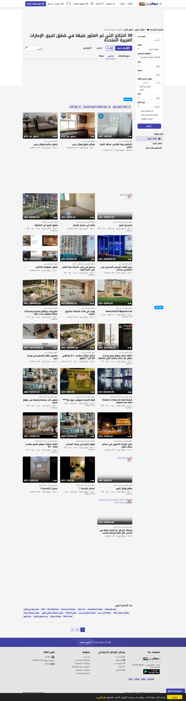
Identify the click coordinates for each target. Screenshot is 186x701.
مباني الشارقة (71, 612)
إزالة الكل (73, 107)
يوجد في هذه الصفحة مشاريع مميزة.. (80, 312)
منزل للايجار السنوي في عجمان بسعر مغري (117, 445)
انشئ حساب (85, 642)
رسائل (98, 3)
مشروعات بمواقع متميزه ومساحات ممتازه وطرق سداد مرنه (41, 312)
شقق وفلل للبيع (124, 488)
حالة (139, 62)
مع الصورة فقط (147, 111)
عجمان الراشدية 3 (49, 488)
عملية (140, 70)
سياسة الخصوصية (82, 663)
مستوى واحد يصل (153, 148)
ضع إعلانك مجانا (34, 4)
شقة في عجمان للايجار (84, 225)
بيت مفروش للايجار (41, 616)
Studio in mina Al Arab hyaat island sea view (117, 401)
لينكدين (119, 670)
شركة (101, 56)
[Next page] (72, 629)
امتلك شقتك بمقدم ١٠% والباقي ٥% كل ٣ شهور (78, 356)
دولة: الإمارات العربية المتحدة (95, 107)
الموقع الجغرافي (79, 4)
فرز (27, 47)
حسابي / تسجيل (54, 4)
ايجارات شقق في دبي (87, 612)
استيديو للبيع (125, 225)
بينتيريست (119, 663)
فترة (139, 94)
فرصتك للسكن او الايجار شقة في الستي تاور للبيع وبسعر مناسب (116, 531)
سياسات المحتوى (83, 670)
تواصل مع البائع (145, 86)
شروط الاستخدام (83, 673)
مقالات (130, 3)
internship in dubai (95, 609)
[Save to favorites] (129, 116)
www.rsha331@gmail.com (119, 311)
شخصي (111, 56)
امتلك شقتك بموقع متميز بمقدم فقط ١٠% (42, 445)
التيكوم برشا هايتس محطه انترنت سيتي (115, 145)
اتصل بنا (156, 693)
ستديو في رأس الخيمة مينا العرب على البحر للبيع (78, 268)
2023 (43, 609)
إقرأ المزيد (101, 697)
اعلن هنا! (159, 307)
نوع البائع (141, 102)
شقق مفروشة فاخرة (31, 612)
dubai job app (110, 609)
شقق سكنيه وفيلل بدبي (46, 144)
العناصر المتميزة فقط (149, 115)
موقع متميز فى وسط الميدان (80, 444)
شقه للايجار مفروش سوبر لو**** (79, 400)
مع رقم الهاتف (147, 119)
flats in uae (68, 616)
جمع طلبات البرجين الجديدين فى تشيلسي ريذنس (116, 268)
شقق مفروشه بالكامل (47, 267)
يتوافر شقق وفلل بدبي (83, 144)
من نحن (87, 657)
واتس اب (119, 657)
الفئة (140, 45)
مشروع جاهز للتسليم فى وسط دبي (42, 356)
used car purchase (68, 609)
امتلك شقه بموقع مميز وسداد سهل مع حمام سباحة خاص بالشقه (115, 356)
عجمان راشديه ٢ (87, 488)
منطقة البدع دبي (104, 612)
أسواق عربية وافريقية (80, 666)
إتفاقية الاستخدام (82, 660)
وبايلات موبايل (55, 616)
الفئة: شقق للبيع (120, 107)
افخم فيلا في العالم (31, 609)
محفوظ (110, 4)
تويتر (120, 666)
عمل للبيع (27, 616)
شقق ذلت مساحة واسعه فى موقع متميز (40, 401)
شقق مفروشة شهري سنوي (52, 612)
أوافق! (175, 697)
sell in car (81, 609)
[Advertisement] (147, 190)
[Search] (92, 3)
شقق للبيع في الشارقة (46, 225)
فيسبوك (119, 660)
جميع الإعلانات (124, 56)
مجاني (142, 90)
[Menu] (160, 3)
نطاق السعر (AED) (145, 79)
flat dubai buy (52, 609)
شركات (122, 3)
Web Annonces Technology (33, 693)
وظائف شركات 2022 (121, 612)
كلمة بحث (141, 37)
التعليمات (150, 679)
